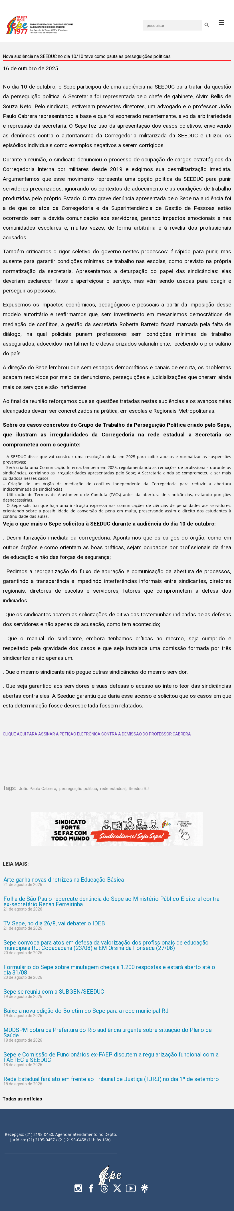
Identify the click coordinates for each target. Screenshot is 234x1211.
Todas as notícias (22, 1099)
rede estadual (113, 788)
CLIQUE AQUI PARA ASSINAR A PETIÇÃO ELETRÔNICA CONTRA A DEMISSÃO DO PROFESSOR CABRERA (97, 734)
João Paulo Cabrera (37, 788)
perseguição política (78, 788)
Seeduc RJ (139, 788)
